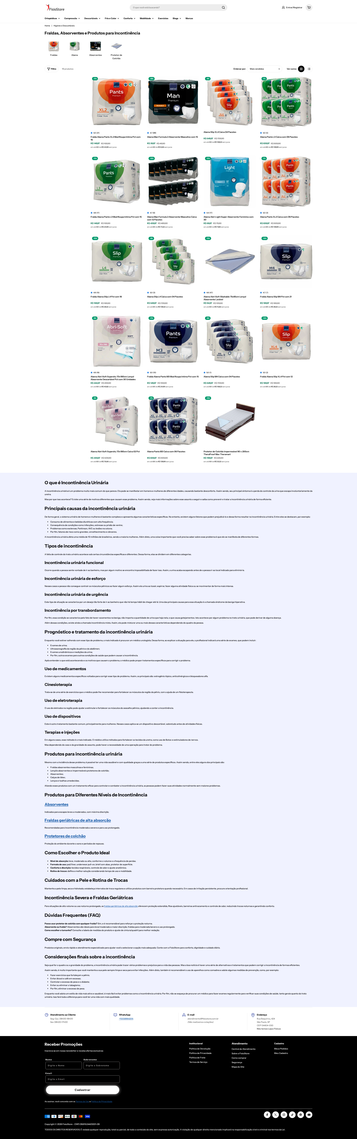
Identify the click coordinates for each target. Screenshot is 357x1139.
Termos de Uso (82, 1101)
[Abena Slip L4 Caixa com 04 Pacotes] (173, 261)
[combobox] (178, 7)
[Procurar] (223, 7)
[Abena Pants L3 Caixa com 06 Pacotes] (286, 102)
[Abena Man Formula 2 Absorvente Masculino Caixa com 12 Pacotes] (173, 181)
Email (48, 1073)
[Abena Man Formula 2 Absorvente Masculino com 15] (173, 102)
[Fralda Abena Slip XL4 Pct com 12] (286, 341)
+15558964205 (126, 1018)
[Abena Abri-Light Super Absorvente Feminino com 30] (230, 181)
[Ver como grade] (301, 69)
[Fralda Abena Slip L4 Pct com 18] (117, 261)
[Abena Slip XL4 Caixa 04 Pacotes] (230, 102)
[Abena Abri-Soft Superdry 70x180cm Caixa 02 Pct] (117, 421)
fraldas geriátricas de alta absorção (121, 906)
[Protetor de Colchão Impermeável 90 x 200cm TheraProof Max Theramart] (230, 421)
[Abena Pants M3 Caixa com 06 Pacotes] (173, 421)
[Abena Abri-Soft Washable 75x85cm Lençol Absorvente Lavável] (230, 261)
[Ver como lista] (309, 69)
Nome (48, 1059)
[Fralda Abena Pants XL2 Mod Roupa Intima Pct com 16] (117, 102)
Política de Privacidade (101, 1101)
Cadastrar (83, 1090)
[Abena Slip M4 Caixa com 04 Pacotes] (230, 341)
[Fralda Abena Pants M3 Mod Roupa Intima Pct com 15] (173, 341)
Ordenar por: (239, 69)
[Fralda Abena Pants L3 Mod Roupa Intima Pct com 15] (117, 181)
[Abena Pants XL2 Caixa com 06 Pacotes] (286, 181)
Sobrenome (90, 1059)
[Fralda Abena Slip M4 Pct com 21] (286, 261)
